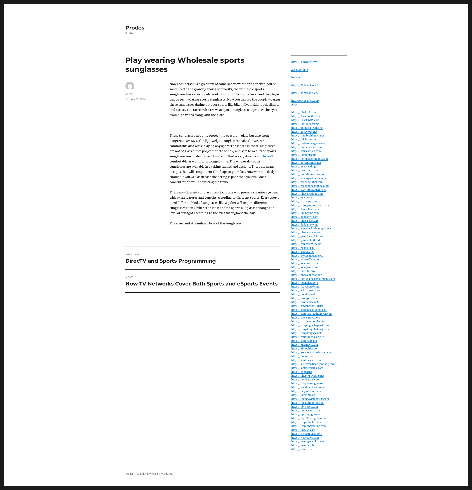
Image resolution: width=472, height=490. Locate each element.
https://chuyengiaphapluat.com (310, 325)
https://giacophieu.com (305, 348)
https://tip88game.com (305, 213)
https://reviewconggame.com (308, 143)
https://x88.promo (302, 197)
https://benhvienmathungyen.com (311, 313)
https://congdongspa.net (306, 333)
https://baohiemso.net (304, 302)
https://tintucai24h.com (305, 410)
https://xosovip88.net (304, 131)
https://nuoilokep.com (304, 282)
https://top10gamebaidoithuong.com (313, 279)
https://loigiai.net (301, 371)
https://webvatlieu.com (305, 437)
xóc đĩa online (299, 69)
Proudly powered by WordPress (155, 473)
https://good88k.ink (303, 248)
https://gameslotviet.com (306, 244)
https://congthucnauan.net (307, 337)
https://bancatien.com (304, 170)
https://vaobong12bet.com (307, 182)
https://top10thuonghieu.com (309, 418)
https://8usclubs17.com (305, 120)
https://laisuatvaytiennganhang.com (313, 364)
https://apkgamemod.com (306, 290)
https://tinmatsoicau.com (306, 147)
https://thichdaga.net (304, 139)
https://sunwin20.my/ (304, 62)
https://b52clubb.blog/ (304, 93)
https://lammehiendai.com (307, 368)
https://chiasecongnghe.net (307, 321)
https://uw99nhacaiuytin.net (308, 189)
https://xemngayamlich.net (307, 441)
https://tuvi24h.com (303, 430)
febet (294, 104)
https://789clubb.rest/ (304, 85)
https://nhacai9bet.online (306, 275)
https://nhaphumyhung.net (307, 375)
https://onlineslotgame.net (307, 127)
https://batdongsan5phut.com (309, 309)
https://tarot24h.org (303, 395)
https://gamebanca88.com (307, 236)
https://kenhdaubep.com (306, 360)
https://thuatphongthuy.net (307, 402)
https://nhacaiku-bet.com (306, 232)
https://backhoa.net (303, 294)
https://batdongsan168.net (307, 306)
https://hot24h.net (302, 356)
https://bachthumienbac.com (308, 174)
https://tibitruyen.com (304, 406)
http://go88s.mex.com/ (305, 100)
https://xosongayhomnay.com (309, 178)
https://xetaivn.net (302, 449)
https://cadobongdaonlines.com (310, 186)
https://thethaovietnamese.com (310, 399)
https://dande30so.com (305, 209)
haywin (295, 77)
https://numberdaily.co (305, 379)
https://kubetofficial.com (306, 259)
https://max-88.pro (303, 271)
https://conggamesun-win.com (310, 205)
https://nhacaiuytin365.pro (307, 193)
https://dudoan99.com (304, 224)
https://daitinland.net (304, 340)
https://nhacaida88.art (304, 220)
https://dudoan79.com (304, 217)
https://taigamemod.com (306, 391)
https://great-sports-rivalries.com (311, 352)
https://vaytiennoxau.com (306, 433)
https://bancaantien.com (306, 151)
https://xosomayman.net (306, 162)
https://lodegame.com (304, 267)
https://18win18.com (303, 112)
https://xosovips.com (304, 201)
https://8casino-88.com (305, 116)
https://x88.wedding (303, 166)
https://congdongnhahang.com (310, 329)
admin (129, 93)
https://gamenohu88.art (305, 240)
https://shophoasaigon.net (307, 383)
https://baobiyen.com (304, 298)
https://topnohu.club (303, 155)
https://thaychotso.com (305, 286)
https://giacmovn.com (304, 344)
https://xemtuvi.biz (302, 445)
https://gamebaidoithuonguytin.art (312, 228)
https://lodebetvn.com (304, 263)
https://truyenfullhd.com (306, 422)
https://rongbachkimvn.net (307, 135)
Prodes (134, 28)
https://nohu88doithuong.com (309, 158)
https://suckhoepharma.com (308, 387)
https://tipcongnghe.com (306, 414)
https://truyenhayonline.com (308, 426)
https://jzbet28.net (302, 251)
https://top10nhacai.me (305, 124)
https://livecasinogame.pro (307, 255)
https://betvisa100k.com (305, 317)
